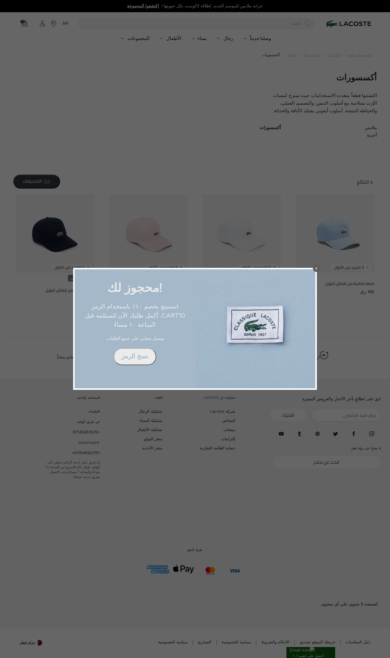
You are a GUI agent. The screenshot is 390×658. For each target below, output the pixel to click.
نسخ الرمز (135, 356)
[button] (316, 268)
